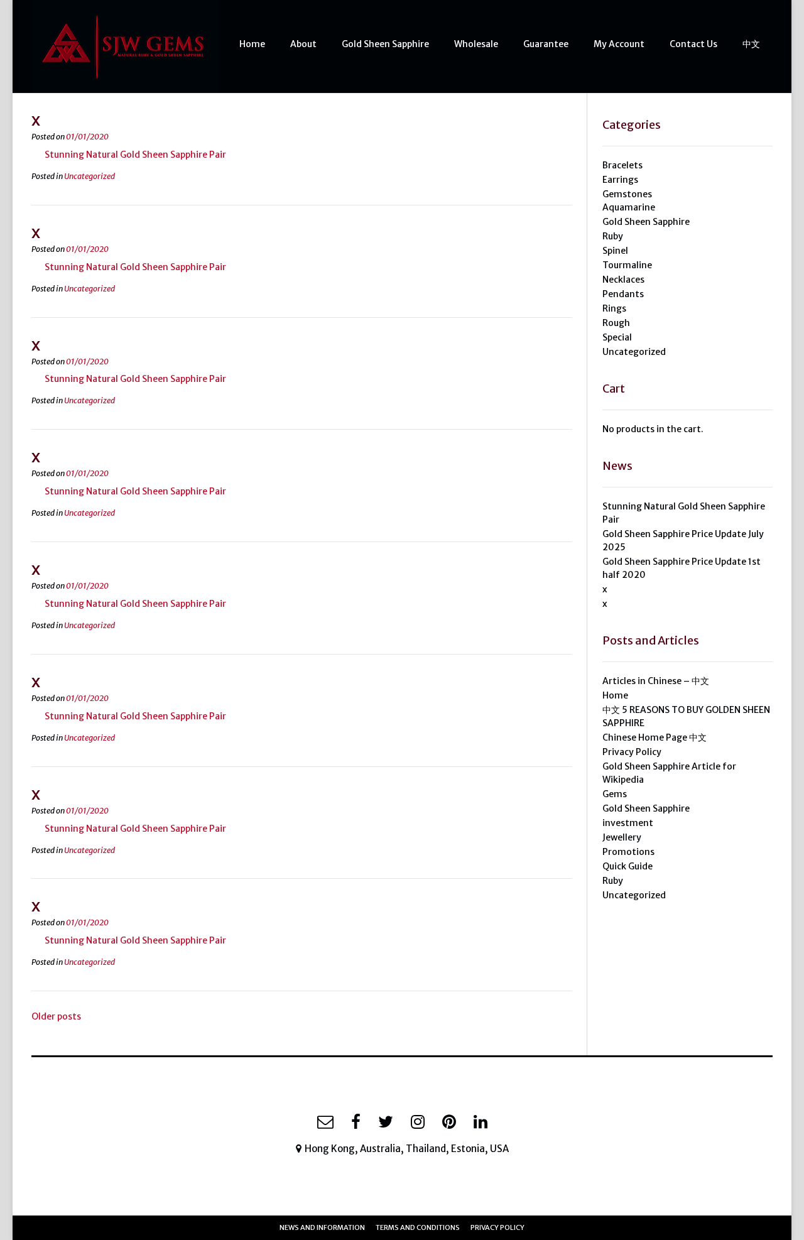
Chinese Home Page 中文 (654, 737)
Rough (616, 323)
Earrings (620, 179)
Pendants (623, 294)
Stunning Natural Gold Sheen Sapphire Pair (135, 154)
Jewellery (621, 837)
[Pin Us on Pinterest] (449, 1122)
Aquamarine (628, 207)
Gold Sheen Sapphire (385, 44)
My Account (619, 44)
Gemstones (627, 194)
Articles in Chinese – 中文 (655, 681)
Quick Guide (627, 866)
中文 (751, 44)
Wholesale (476, 44)
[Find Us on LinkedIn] (480, 1122)
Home (252, 44)
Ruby (612, 236)
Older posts (56, 1016)
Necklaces (623, 279)
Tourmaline (627, 265)
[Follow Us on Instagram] (418, 1122)
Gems (614, 794)
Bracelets (622, 165)
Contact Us (693, 44)
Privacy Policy (631, 752)
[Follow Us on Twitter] (385, 1122)
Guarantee (545, 44)
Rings (614, 308)
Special (617, 337)
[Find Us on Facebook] (356, 1122)
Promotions (628, 851)
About (303, 44)
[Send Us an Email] (325, 1122)
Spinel (615, 250)
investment (627, 823)
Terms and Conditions (418, 1227)
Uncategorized (89, 176)
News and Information (322, 1227)
